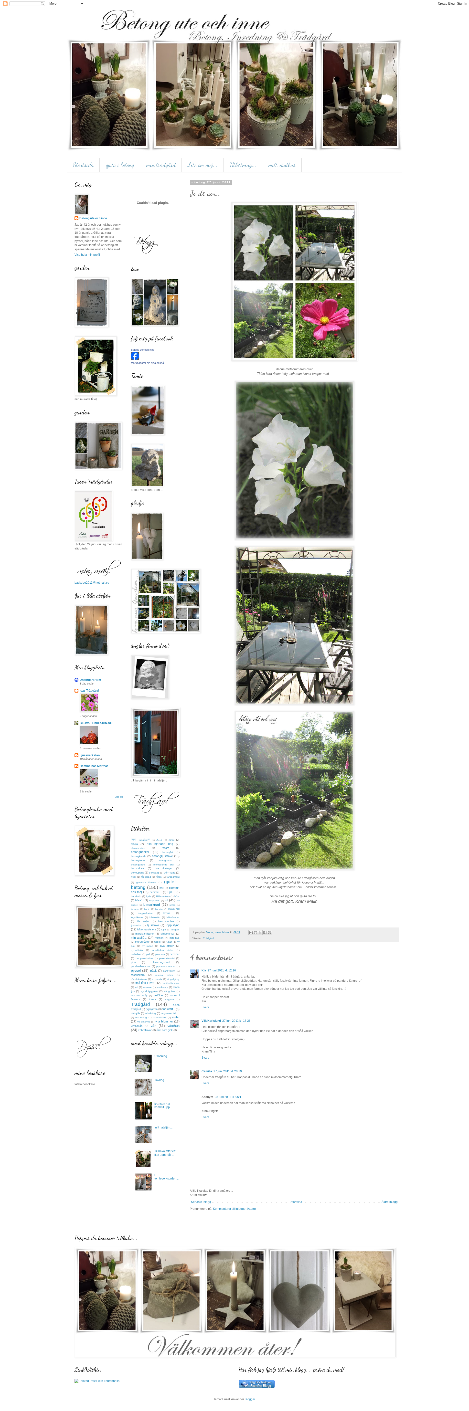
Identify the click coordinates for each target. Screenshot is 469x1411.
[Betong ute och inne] (135, 358)
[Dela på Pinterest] (269, 932)
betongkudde (138, 856)
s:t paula (157, 979)
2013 (171, 839)
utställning (141, 1017)
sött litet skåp (139, 995)
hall (161, 887)
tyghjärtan (152, 1009)
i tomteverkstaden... (166, 1176)
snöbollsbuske (171, 983)
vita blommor (164, 1021)
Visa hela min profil (87, 254)
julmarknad (151, 904)
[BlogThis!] (255, 932)
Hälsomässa (163, 896)
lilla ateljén (143, 921)
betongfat (167, 852)
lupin (164, 929)
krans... (167, 913)
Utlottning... (243, 164)
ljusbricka (136, 925)
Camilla (207, 1071)
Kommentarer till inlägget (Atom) (234, 1209)
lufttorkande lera (146, 929)
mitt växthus (282, 164)
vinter (176, 1017)
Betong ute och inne (93, 218)
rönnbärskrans (139, 979)
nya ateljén (167, 945)
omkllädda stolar (162, 950)
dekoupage (137, 872)
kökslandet (173, 917)
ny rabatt (147, 946)
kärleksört (154, 917)
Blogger (250, 1399)
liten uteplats (166, 921)
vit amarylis (143, 1021)
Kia (204, 970)
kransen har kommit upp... (163, 1105)
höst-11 (139, 900)
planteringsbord (161, 962)
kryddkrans (137, 917)
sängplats (169, 991)
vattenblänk (159, 1017)
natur (169, 941)
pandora (160, 954)
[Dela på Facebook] (264, 932)
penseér (175, 954)
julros (172, 905)
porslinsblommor (140, 966)
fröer (133, 876)
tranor (152, 999)
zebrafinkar (145, 1030)
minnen (159, 937)
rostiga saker (164, 975)
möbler (157, 941)
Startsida (83, 164)
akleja (134, 843)
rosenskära (138, 974)
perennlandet (167, 958)
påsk (153, 970)
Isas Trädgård (89, 690)
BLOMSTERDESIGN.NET (97, 723)
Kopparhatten (145, 913)
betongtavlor (138, 860)
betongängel (138, 864)
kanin (147, 909)
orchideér (136, 954)
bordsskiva (137, 868)
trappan (169, 999)
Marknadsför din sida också (147, 362)
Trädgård (208, 938)
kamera (135, 909)
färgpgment (173, 876)
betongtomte (165, 860)
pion (133, 962)
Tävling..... (161, 1080)
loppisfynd (173, 925)
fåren (159, 876)
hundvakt (136, 896)
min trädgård (161, 164)
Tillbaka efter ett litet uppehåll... (164, 1152)
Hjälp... (171, 892)
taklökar (158, 995)
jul (166, 900)
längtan (175, 929)
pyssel (136, 970)
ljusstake (153, 925)
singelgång (173, 979)
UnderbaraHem (90, 680)
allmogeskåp (138, 848)
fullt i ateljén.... (163, 1127)
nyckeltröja (137, 950)
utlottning (150, 1013)
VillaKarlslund (211, 1020)
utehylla (135, 1013)
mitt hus (175, 937)
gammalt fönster (146, 882)
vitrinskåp (136, 1025)
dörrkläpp (154, 872)
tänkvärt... (168, 1009)
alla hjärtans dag (160, 844)
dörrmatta (169, 872)
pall (148, 954)
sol (136, 987)
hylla (148, 896)
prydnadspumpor (165, 966)
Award (165, 847)
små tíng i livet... (145, 983)
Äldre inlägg (390, 1202)
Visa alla (119, 797)
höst (177, 896)
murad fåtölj (142, 941)
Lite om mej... (202, 164)
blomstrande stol (163, 864)
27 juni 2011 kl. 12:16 (222, 970)
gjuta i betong (120, 164)
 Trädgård (140, 840)
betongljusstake (162, 856)
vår (153, 1026)
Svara (205, 1007)
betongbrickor (140, 852)
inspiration (154, 900)
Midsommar (167, 933)
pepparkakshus (144, 958)
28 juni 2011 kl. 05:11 (229, 1097)
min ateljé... (139, 937)
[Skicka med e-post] (250, 932)
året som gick (165, 1030)
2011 (159, 839)
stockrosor (162, 987)
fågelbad (146, 876)
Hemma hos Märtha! (94, 766)
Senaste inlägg (201, 1202)
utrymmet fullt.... (170, 1013)
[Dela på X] (260, 932)
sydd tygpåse (149, 991)
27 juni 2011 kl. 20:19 (227, 1071)
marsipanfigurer (144, 933)
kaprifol (159, 909)
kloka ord (174, 908)
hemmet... (155, 892)
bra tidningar (163, 868)
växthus (174, 1026)
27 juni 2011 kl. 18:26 (236, 1020)
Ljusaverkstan (90, 755)
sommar (147, 987)
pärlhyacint (169, 970)
